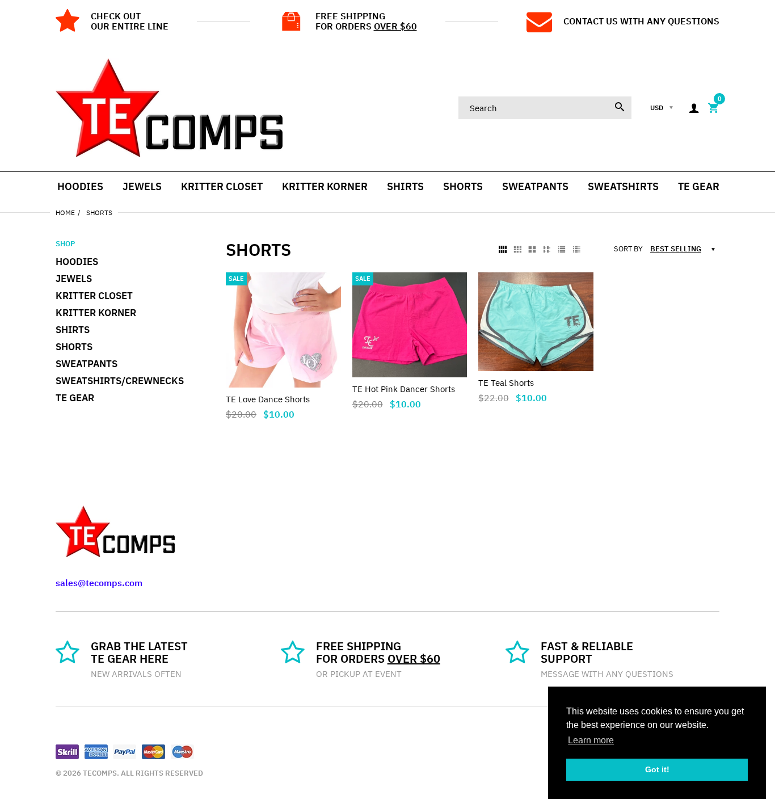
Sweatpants (86, 363)
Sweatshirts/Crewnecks (120, 380)
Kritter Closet (94, 295)
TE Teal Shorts (506, 382)
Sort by (628, 249)
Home (65, 212)
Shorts (74, 346)
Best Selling (675, 249)
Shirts (73, 329)
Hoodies (77, 261)
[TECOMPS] (169, 107)
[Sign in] (694, 108)
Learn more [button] (591, 740)
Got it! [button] (657, 769)
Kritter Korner (96, 312)
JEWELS (74, 278)
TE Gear (75, 398)
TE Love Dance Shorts (268, 399)
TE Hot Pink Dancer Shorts (403, 389)
